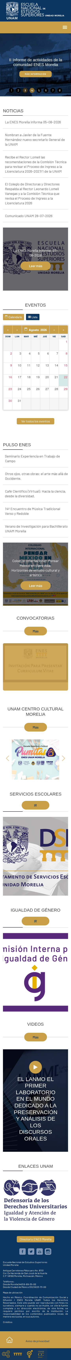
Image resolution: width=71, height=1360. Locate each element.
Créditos (7, 1322)
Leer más (35, 266)
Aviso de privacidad (37, 1341)
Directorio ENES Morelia (35, 1239)
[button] (8, 757)
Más (35, 631)
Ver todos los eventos (35, 421)
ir (35, 805)
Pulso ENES (17, 444)
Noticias (13, 110)
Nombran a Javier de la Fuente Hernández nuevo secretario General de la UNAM (35, 139)
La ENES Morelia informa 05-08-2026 (33, 122)
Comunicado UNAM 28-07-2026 (28, 216)
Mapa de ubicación (12, 1292)
